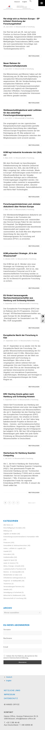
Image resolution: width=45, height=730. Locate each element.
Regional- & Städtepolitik (12, 581)
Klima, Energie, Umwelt (11, 566)
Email (5, 647)
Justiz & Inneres (9, 563)
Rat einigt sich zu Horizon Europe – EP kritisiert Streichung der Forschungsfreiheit (21, 21)
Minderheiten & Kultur (11, 575)
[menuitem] (17, 1)
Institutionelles (8, 557)
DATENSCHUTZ (11, 698)
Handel (5, 551)
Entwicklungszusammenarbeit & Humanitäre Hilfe (21, 537)
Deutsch (17, 1)
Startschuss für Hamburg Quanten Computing (19, 454)
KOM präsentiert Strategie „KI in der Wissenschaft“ (20, 254)
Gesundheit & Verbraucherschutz (15, 545)
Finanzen (6, 542)
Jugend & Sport (8, 560)
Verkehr (6, 589)
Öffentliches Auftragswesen (13, 578)
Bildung (6, 531)
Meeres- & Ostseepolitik (12, 572)
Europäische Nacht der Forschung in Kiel (20, 336)
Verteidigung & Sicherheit (12, 592)
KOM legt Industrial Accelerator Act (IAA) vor (22, 153)
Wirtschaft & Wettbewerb (12, 595)
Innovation (7, 554)
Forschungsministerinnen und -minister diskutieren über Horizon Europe (22, 205)
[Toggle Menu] (41, 3)
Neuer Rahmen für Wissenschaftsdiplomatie (15, 64)
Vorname (7, 629)
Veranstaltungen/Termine (12, 586)
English (24, 1)
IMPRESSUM (9, 694)
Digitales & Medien (10, 534)
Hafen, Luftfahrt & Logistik (12, 548)
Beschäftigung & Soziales (12, 528)
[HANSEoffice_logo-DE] (18, 7)
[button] (30, 1)
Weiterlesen (34, 56)
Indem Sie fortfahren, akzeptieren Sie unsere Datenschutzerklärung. (20, 657)
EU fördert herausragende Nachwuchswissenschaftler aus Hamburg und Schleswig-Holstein (19, 298)
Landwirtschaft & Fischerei (13, 569)
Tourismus (7, 584)
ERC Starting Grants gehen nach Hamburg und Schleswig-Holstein (19, 395)
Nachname (7, 638)
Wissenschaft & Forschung (25, 27)
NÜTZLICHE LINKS (12, 690)
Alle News (7, 525)
